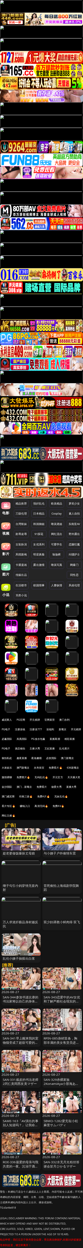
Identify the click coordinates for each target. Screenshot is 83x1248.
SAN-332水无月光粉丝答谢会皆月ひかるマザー (61, 1164)
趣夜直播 (22, 758)
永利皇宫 (39, 767)
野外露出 (74, 534)
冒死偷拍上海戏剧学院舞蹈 (61, 887)
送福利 (50, 729)
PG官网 (21, 720)
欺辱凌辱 (21, 534)
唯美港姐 (56, 524)
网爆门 (74, 565)
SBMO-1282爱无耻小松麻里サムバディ (61, 1123)
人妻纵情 (56, 585)
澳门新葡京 (67, 758)
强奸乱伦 (38, 503)
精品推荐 (21, 503)
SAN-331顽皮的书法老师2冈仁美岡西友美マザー (21, 1081)
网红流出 (56, 534)
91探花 (38, 534)
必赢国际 (7, 739)
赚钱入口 (25, 806)
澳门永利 (64, 720)
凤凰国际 (22, 739)
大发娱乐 (7, 767)
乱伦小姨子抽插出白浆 (19, 958)
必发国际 (51, 758)
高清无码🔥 (41, 806)
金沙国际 (7, 787)
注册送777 (36, 729)
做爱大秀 (56, 787)
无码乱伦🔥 (41, 777)
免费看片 (42, 787)
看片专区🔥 (8, 806)
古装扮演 (21, 544)
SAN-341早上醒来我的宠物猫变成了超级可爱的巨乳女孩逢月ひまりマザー (21, 1042)
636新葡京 (73, 767)
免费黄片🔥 (23, 777)
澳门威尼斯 (8, 796)
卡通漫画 (21, 565)
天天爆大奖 (73, 777)
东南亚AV (74, 524)
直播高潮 (55, 739)
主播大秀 (35, 748)
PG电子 (6, 729)
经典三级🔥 (26, 796)
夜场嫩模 (36, 758)
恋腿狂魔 (74, 544)
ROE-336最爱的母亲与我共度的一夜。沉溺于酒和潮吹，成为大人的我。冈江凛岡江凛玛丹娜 (21, 1168)
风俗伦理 (74, 585)
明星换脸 (38, 554)
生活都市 (21, 585)
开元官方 (58, 777)
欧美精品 (56, 503)
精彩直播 (69, 739)
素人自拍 (74, 513)
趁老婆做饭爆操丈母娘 (19, 853)
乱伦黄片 (64, 748)
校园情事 (38, 585)
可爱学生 (56, 544)
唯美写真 (56, 565)
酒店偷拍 (20, 748)
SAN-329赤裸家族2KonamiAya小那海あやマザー (61, 1083)
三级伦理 (21, 513)
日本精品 (38, 513)
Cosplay (57, 513)
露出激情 (38, 565)
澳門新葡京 (23, 767)
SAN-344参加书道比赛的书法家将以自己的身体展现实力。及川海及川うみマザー (21, 1003)
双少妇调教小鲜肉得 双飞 (62, 922)
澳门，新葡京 (24, 787)
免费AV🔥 (58, 806)
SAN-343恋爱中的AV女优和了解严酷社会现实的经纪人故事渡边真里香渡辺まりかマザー (62, 1003)
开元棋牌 (35, 720)
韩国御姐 (38, 524)
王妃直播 (49, 748)
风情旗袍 (21, 554)
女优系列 (38, 544)
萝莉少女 (74, 503)
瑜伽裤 (56, 554)
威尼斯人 (7, 720)
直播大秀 (71, 787)
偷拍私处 (7, 758)
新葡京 (62, 729)
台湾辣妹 (21, 524)
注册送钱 (20, 729)
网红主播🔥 (8, 815)
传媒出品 (21, 575)
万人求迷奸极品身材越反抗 (20, 924)
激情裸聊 (7, 777)
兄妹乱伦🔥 (61, 796)
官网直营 (49, 720)
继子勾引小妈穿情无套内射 (20, 887)
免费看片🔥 (55, 767)
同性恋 (74, 575)
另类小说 (21, 595)
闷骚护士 (74, 554)
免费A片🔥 (43, 796)
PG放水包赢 (38, 739)
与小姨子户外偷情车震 (60, 853)
